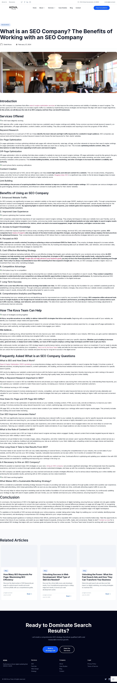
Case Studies (62, 8)
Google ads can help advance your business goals (43, 258)
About (41, 8)
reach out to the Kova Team (47, 347)
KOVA (5, 660)
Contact (78, 8)
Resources (5, 24)
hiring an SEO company (55, 466)
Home (34, 8)
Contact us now (104, 520)
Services (51, 8)
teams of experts (18, 233)
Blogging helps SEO (61, 175)
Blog (71, 8)
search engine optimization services (42, 105)
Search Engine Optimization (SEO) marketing (15, 364)
